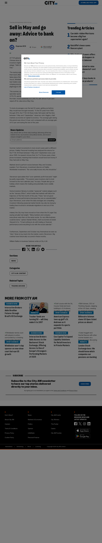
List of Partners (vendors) (32, 87)
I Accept (58, 92)
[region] (51, 76)
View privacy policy (34, 76)
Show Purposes (44, 92)
